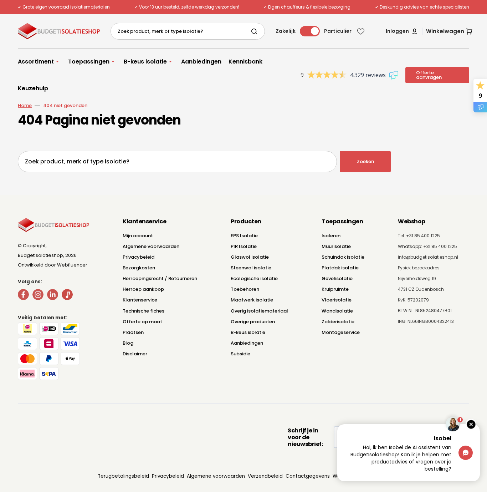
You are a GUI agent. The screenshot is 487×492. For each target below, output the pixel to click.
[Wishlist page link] (360, 31)
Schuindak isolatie (343, 257)
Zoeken (365, 161)
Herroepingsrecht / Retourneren (160, 278)
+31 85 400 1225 (440, 246)
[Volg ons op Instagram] (37, 296)
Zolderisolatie (338, 321)
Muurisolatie (336, 246)
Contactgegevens (308, 476)
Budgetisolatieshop (40, 255)
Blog (128, 343)
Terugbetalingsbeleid (123, 476)
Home (25, 105)
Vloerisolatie (337, 299)
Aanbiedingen (247, 343)
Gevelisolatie (337, 278)
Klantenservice (140, 299)
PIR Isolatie (244, 246)
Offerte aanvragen (429, 75)
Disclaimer (135, 353)
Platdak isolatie (340, 267)
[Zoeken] (255, 31)
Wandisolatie (337, 311)
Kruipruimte (335, 289)
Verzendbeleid (265, 476)
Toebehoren (245, 289)
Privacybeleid (138, 257)
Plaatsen (133, 332)
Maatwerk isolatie (252, 299)
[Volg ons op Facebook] (23, 296)
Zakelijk (286, 31)
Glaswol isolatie (250, 257)
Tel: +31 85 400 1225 (419, 236)
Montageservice (341, 332)
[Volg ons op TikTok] (67, 296)
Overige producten (253, 321)
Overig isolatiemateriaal (259, 311)
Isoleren (331, 235)
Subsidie (240, 353)
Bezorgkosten (139, 267)
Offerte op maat (142, 321)
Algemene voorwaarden (151, 246)
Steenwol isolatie (251, 267)
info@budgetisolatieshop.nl (428, 257)
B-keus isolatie (248, 332)
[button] (402, 31)
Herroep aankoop (143, 289)
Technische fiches (143, 311)
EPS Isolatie (244, 235)
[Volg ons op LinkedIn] (52, 296)
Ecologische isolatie (254, 278)
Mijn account (138, 235)
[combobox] (188, 31)
